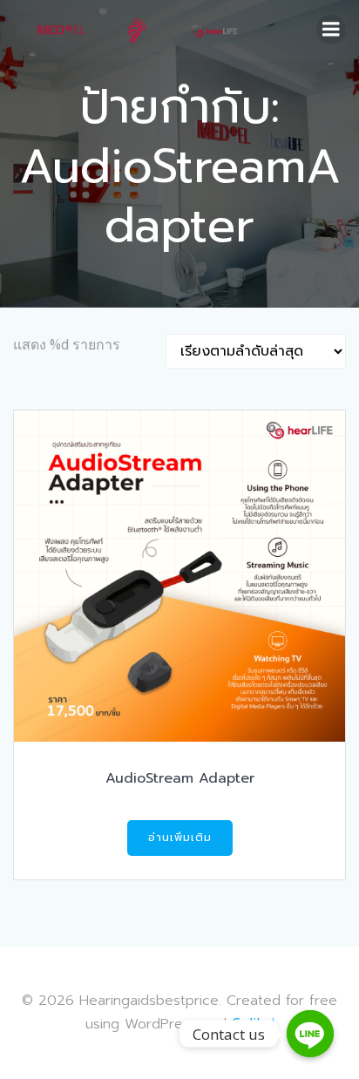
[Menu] (331, 29)
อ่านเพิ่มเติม (180, 837)
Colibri (253, 1023)
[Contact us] (310, 1033)
